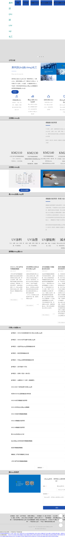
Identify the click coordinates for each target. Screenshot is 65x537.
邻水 (12, 534)
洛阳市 (19, 536)
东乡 (49, 534)
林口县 (40, 534)
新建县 (21, 534)
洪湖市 (18, 534)
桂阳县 (7, 536)
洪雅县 (3, 536)
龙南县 (43, 536)
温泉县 (61, 534)
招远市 (53, 536)
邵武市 (50, 536)
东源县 (37, 534)
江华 (16, 536)
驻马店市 (29, 536)
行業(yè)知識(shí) (13, 299)
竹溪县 (25, 536)
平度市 (58, 534)
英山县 (40, 536)
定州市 (31, 534)
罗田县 (33, 536)
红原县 (24, 534)
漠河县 (10, 536)
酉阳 (47, 534)
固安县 (51, 534)
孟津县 (14, 534)
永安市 (9, 534)
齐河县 (22, 536)
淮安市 (47, 536)
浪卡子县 (37, 536)
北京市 (13, 536)
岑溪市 (44, 534)
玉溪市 (34, 534)
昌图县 (27, 534)
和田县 (56, 536)
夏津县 (55, 534)
